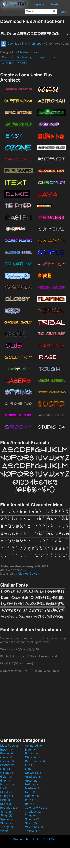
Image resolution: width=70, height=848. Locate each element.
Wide (21, 63)
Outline (32, 796)
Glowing (33, 773)
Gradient (33, 776)
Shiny (31, 815)
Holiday (32, 784)
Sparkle (32, 819)
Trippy (6, 827)
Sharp (6, 815)
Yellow (32, 831)
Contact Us (20, 839)
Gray (5, 780)
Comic (6, 57)
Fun (5, 769)
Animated (33, 745)
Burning (32, 753)
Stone (31, 823)
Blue (30, 749)
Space (6, 819)
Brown (6, 753)
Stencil (6, 823)
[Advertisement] (35, 705)
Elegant (7, 765)
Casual (6, 757)
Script (6, 811)
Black (6, 749)
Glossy (7, 773)
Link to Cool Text (45, 839)
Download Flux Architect (23, 43)
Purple (32, 800)
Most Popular (9, 745)
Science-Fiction (37, 807)
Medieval (33, 788)
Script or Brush (47, 57)
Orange (7, 796)
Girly (30, 769)
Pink (5, 800)
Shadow (33, 811)
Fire (29, 765)
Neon (30, 792)
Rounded (9, 807)
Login (63, 12)
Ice (4, 788)
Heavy (7, 784)
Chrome (33, 757)
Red (5, 804)
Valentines (34, 827)
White (6, 831)
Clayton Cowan (28, 52)
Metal (6, 792)
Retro (30, 804)
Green (31, 780)
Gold (6, 776)
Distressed (35, 761)
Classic (7, 761)
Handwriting (24, 57)
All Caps (7, 63)
